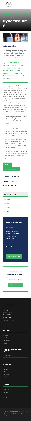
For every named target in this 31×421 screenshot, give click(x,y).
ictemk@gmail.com (8, 320)
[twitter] (17, 250)
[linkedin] (11, 250)
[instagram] (19, 250)
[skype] (14, 250)
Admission (7, 199)
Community (6, 340)
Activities (7, 203)
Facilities (5, 335)
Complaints (8, 355)
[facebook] (6, 250)
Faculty (6, 211)
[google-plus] (9, 250)
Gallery (5, 343)
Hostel (4, 372)
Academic (7, 207)
